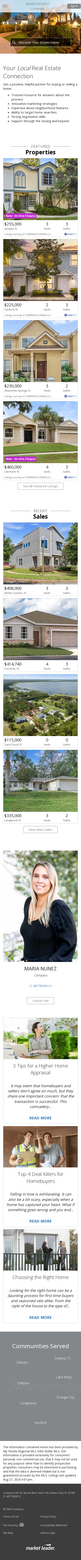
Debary (22, 1362)
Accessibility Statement (53, 1525)
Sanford (40, 1422)
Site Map (8, 1533)
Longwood (28, 1403)
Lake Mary (64, 1377)
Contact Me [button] (40, 1000)
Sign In (74, 6)
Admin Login (47, 1533)
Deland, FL (63, 1358)
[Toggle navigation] (5, 6)
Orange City (65, 1397)
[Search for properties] (14, 42)
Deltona (23, 1383)
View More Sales (40, 829)
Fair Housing (10, 1525)
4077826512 (42, 986)
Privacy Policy (48, 1516)
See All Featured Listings (40, 486)
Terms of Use (11, 1516)
